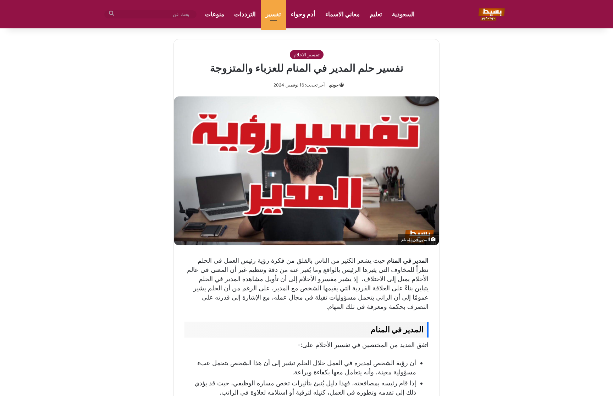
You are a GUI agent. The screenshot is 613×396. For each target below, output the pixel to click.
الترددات (245, 14)
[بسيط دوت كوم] (490, 14)
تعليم (376, 14)
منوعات (214, 14)
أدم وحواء (303, 14)
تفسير (273, 14)
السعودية (403, 14)
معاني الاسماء (342, 14)
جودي (333, 85)
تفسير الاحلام (307, 54)
